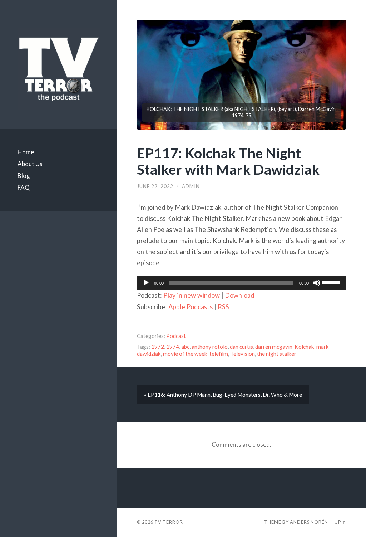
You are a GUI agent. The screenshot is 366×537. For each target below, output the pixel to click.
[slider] (332, 282)
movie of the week (185, 353)
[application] (241, 283)
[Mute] (316, 282)
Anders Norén (309, 522)
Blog (24, 175)
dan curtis (241, 346)
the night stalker (276, 353)
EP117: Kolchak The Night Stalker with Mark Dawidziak (228, 161)
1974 (172, 346)
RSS (223, 307)
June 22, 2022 (155, 186)
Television (242, 353)
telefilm (218, 353)
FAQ (24, 187)
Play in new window (191, 295)
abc (185, 346)
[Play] (146, 282)
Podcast (176, 336)
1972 (157, 346)
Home (26, 152)
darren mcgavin (273, 346)
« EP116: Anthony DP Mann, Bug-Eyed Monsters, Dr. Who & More (223, 394)
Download (239, 295)
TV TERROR (168, 522)
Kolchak (304, 346)
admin (191, 186)
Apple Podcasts (190, 307)
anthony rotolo (210, 346)
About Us (30, 164)
